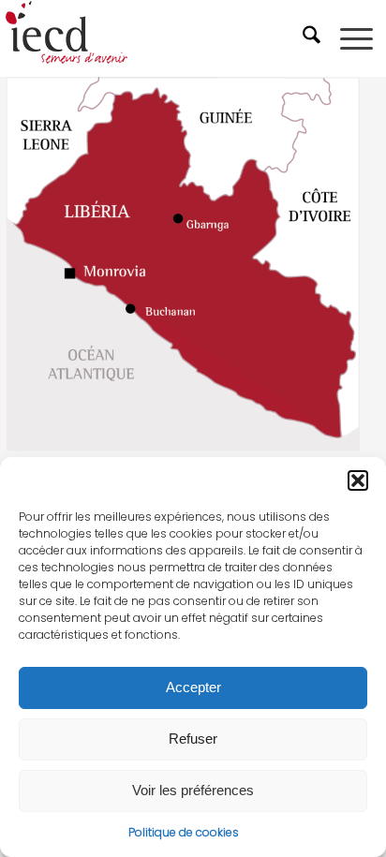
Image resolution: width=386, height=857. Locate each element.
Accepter (193, 687)
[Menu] (356, 38)
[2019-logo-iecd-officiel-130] (155, 38)
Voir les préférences (193, 790)
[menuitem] (314, 38)
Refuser (193, 738)
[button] (358, 480)
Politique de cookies (183, 832)
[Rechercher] (314, 38)
